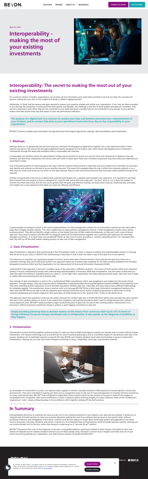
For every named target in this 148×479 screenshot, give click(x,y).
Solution (47, 5)
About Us (70, 5)
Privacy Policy (48, 468)
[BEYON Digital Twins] (13, 4)
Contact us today (118, 5)
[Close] (115, 463)
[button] (8, 467)
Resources (84, 5)
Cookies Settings (92, 470)
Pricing (58, 5)
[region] (63, 467)
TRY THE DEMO (137, 5)
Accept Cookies (92, 464)
